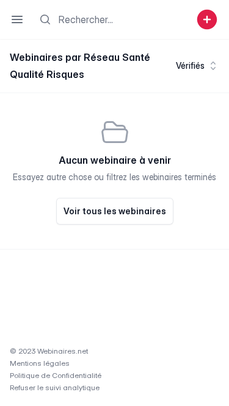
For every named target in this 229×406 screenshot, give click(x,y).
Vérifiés (190, 65)
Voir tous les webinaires (115, 211)
